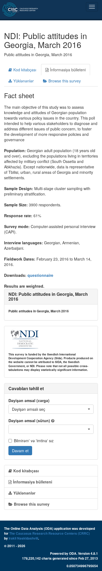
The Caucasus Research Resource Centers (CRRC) (49, 533)
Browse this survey (64, 81)
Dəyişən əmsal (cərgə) (29, 400)
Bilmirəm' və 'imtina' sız (34, 440)
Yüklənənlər (23, 81)
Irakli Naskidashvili (23, 538)
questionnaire (40, 275)
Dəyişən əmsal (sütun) (29, 420)
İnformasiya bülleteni (68, 69)
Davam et (20, 450)
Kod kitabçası (24, 69)
